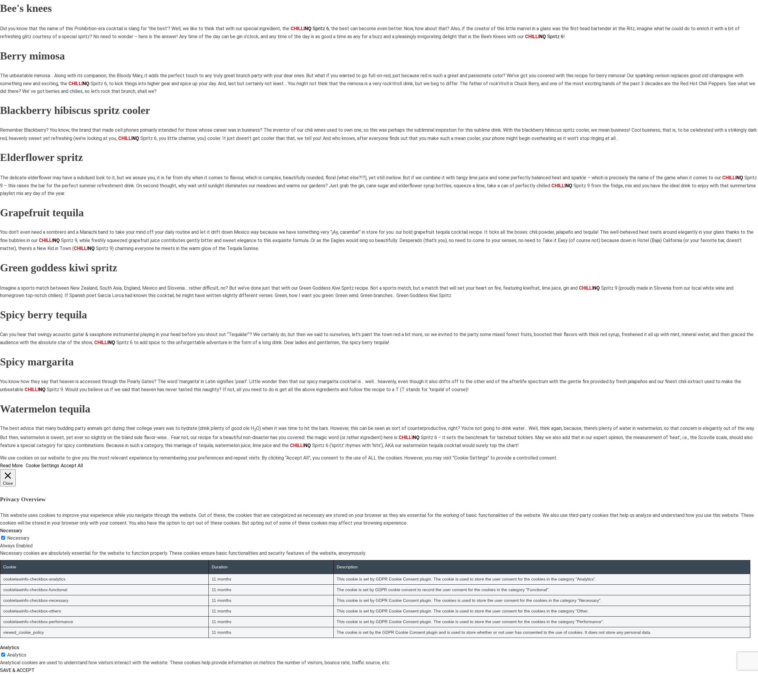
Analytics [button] (9, 647)
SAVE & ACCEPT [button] (17, 670)
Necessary (18, 538)
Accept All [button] (72, 465)
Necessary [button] (11, 530)
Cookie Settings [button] (42, 465)
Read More (11, 465)
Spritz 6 (309, 28)
